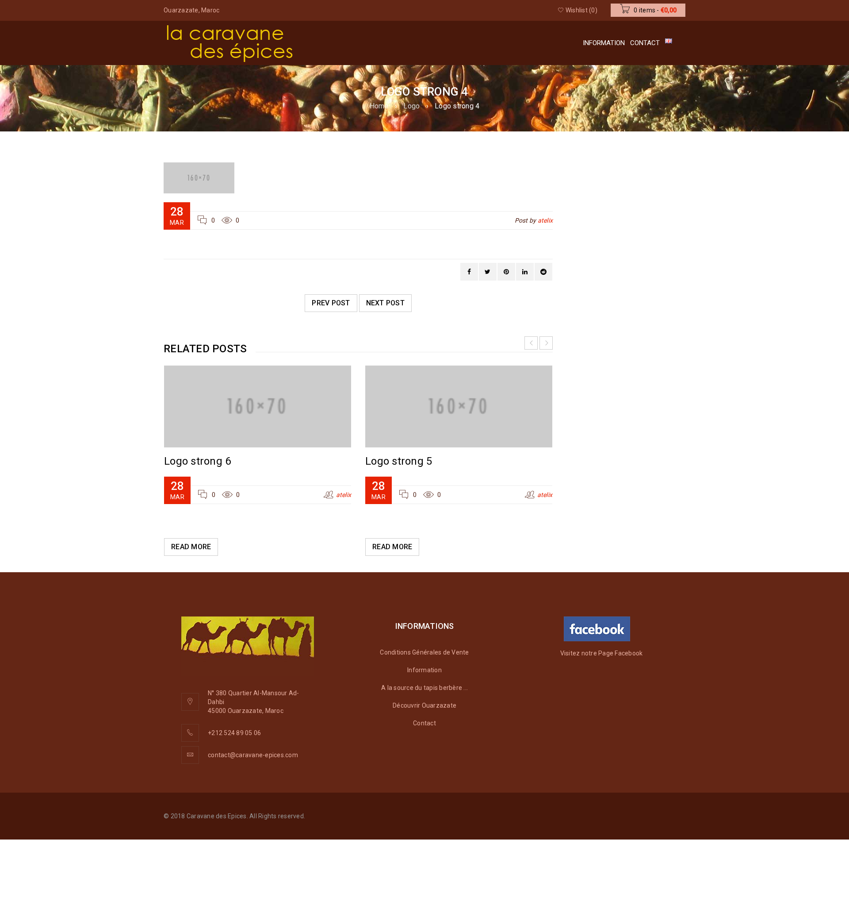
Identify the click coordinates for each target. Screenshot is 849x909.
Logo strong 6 (197, 461)
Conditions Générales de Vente (424, 652)
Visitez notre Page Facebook (601, 653)
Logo (411, 106)
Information (424, 670)
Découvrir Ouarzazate (424, 705)
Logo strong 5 (398, 461)
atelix (545, 220)
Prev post (331, 303)
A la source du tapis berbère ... (424, 687)
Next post (385, 303)
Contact (424, 723)
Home (379, 106)
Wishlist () (580, 10)
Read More (191, 547)
